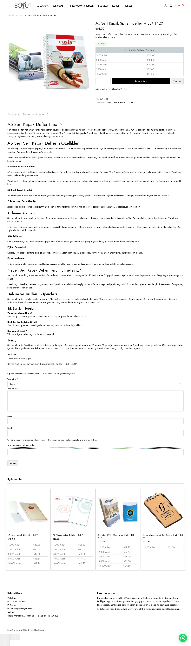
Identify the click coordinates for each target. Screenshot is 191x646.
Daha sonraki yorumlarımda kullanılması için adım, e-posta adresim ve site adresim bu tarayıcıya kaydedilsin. (54, 439)
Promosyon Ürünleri (82, 5)
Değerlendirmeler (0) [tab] (36, 115)
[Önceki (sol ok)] (2, 643)
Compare (45, 505)
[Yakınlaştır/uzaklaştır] (2, 637)
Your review (13, 388)
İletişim (116, 5)
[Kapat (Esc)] (18, 637)
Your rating (12, 379)
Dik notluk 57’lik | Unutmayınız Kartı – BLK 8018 (116, 536)
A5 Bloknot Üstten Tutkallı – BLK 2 (68, 535)
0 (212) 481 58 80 (16, 601)
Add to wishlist (101, 89)
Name (10, 416)
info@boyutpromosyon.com (19, 608)
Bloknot (20, 15)
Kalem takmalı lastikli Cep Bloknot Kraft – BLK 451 (163, 536)
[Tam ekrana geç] (7, 637)
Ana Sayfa (42, 5)
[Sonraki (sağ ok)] (7, 643)
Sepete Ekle (141, 80)
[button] (183, 638)
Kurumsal (58, 5)
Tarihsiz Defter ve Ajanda (116, 102)
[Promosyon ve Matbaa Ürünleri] (23, 6)
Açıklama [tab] (13, 115)
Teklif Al (177, 80)
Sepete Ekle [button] (45, 511)
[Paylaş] (12, 637)
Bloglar (103, 5)
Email (10, 428)
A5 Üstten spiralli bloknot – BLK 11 (23, 535)
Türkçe (129, 5)
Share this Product (119, 88)
